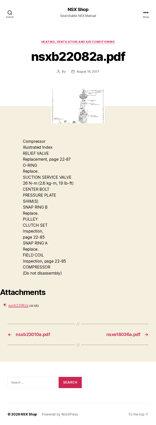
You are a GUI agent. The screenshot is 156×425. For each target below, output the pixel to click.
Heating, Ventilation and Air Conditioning (78, 42)
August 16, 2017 (87, 71)
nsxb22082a (18, 305)
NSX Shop (78, 9)
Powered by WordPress (60, 414)
